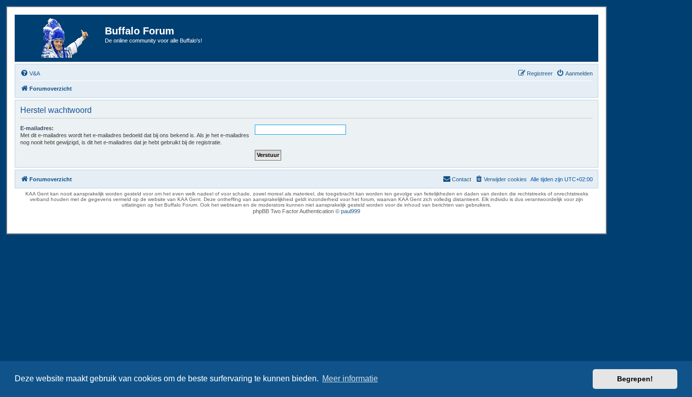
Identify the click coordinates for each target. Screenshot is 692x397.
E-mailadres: (37, 128)
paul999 (350, 211)
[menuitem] (30, 73)
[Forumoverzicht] (61, 38)
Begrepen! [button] (635, 379)
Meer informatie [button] (350, 378)
